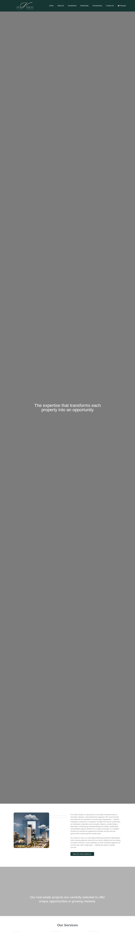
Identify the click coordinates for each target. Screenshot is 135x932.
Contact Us (110, 6)
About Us (61, 6)
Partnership (84, 6)
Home (51, 6)
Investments (72, 6)
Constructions (97, 6)
